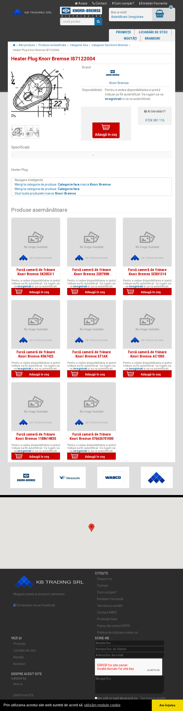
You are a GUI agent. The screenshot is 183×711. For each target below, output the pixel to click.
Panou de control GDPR (113, 626)
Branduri (152, 38)
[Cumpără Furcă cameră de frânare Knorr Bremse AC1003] (147, 374)
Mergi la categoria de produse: (47, 189)
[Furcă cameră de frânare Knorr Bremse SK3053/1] (35, 242)
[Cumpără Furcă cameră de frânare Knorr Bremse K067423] (35, 374)
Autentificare (119, 17)
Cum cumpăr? (124, 3)
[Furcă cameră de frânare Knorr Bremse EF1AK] (91, 324)
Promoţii (123, 32)
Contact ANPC (107, 612)
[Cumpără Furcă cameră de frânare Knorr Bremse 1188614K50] (35, 457)
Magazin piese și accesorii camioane (39, 594)
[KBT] (157, 477)
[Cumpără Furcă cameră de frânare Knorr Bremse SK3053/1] (35, 292)
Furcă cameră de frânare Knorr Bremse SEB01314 (147, 271)
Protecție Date (107, 619)
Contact (101, 3)
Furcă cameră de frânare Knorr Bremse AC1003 (147, 354)
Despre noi (104, 579)
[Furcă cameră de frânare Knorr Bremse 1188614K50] (35, 406)
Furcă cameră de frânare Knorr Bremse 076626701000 (91, 436)
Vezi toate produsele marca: (45, 193)
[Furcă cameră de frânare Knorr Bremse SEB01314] (147, 242)
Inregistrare (136, 17)
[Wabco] (113, 477)
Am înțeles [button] (167, 705)
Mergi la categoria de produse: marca (63, 184)
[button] (91, 528)
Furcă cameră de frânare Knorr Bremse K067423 (36, 354)
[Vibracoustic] (70, 477)
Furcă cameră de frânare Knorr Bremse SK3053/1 (36, 271)
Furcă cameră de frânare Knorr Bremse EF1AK (91, 354)
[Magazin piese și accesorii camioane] (32, 12)
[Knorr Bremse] (26, 477)
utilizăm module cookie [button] (102, 705)
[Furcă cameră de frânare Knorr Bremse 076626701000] (91, 406)
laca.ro (18, 684)
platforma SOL (23, 695)
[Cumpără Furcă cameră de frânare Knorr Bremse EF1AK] (91, 374)
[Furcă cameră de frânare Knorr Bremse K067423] (35, 324)
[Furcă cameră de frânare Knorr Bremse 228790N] (91, 242)
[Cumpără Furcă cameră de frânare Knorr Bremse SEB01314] (147, 292)
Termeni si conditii (110, 605)
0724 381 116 (154, 120)
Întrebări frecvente (153, 3)
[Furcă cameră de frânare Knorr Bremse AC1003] (147, 324)
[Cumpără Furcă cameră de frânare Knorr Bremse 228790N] (91, 292)
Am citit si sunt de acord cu (131, 698)
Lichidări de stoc (153, 32)
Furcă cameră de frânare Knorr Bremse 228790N (91, 271)
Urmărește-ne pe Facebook (35, 605)
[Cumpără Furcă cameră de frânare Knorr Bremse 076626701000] (91, 457)
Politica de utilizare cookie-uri (117, 632)
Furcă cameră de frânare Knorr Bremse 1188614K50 (36, 436)
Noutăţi (130, 38)
